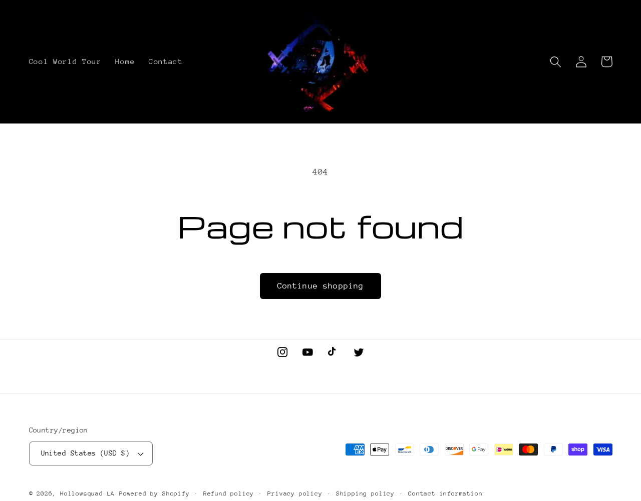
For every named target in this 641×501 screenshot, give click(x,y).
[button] (556, 61)
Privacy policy (294, 493)
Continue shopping (320, 286)
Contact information (445, 493)
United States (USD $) (85, 453)
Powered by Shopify (154, 493)
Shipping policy (365, 493)
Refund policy (228, 493)
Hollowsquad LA (87, 493)
